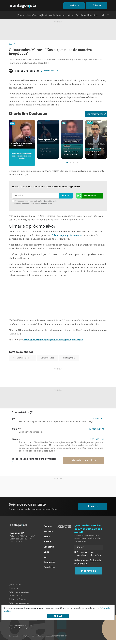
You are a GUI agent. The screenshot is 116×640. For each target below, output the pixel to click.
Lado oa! (70, 15)
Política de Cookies (17, 599)
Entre (95, 5)
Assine (72, 5)
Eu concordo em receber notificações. (88, 554)
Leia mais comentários (83, 460)
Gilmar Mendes (47, 358)
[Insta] (67, 526)
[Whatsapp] (64, 526)
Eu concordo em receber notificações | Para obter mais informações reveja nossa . (35, 202)
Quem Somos (15, 585)
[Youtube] (61, 526)
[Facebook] (70, 526)
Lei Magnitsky (69, 358)
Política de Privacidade (43, 203)
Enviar (65, 195)
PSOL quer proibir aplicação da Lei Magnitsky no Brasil (53, 339)
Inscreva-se (90, 195)
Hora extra (13, 588)
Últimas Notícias (33, 15)
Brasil (44, 15)
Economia (60, 15)
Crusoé (21, 15)
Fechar (58, 616)
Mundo (52, 15)
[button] (67, 162)
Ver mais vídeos (95, 113)
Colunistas (81, 15)
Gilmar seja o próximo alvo (66, 235)
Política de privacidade (19, 592)
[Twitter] (58, 526)
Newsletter (92, 15)
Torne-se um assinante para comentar (34, 458)
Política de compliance (19, 603)
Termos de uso (15, 596)
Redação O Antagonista (26, 71)
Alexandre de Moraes (22, 358)
